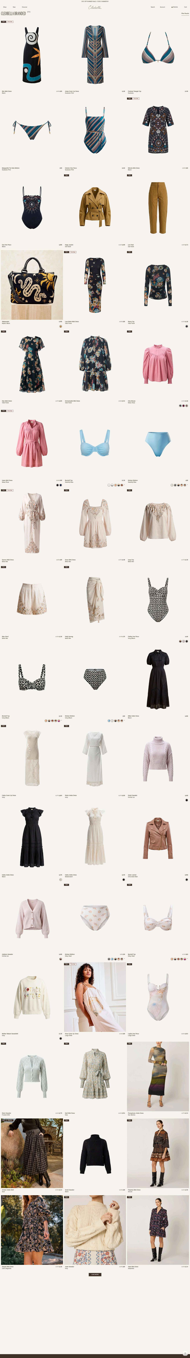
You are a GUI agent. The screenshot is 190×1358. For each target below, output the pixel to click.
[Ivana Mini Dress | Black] (57, 485)
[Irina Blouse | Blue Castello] (186, 405)
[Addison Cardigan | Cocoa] (60, 959)
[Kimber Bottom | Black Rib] (178, 485)
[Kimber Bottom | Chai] (181, 485)
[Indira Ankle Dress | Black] (123, 879)
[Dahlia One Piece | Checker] (180, 641)
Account (162, 7)
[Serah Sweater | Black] (186, 800)
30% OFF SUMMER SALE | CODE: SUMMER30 (95, 2)
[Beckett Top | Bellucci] (115, 485)
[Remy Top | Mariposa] (186, 326)
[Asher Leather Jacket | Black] (186, 879)
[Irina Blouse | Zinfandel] (183, 405)
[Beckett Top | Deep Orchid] (59, 720)
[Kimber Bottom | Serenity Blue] (109, 720)
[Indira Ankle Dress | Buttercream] (60, 879)
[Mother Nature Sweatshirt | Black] (60, 1038)
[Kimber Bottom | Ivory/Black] (175, 485)
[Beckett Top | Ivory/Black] (112, 485)
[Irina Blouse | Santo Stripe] (180, 405)
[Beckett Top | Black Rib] (118, 485)
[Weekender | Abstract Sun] (60, 326)
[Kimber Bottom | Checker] (185, 485)
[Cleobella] (95, 7)
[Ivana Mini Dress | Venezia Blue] (60, 485)
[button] (153, 7)
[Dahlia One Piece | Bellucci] (183, 641)
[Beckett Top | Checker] (55, 720)
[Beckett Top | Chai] (122, 485)
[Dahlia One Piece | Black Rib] (186, 641)
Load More (95, 1275)
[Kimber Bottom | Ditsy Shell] (172, 485)
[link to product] (32, 54)
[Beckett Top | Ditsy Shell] (109, 485)
